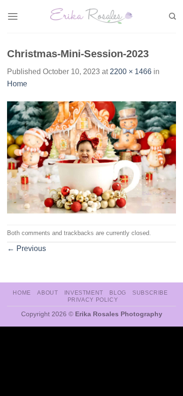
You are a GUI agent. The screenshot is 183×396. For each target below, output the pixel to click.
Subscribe (150, 292)
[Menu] (12, 16)
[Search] (172, 16)
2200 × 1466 (131, 72)
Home (17, 84)
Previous (26, 248)
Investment (83, 292)
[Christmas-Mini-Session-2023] (91, 157)
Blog (117, 292)
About (47, 292)
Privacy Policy (93, 300)
